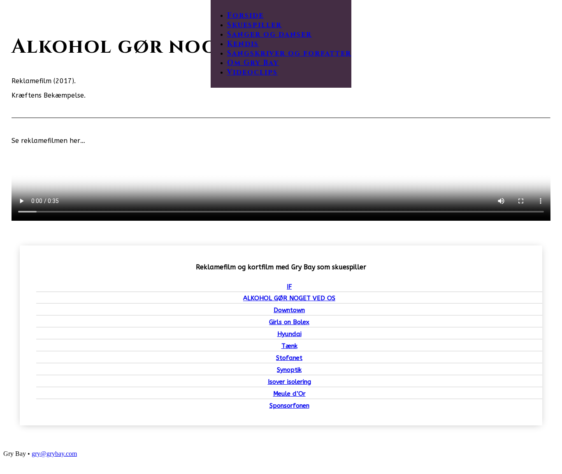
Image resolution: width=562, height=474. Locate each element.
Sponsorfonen (289, 405)
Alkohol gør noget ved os (289, 298)
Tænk (289, 346)
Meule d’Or (289, 393)
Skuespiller (254, 25)
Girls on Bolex (289, 322)
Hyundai (289, 334)
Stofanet (289, 358)
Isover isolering (289, 381)
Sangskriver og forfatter (289, 53)
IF (289, 286)
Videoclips (252, 72)
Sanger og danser (269, 34)
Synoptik (289, 370)
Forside (245, 15)
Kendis (243, 44)
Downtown (289, 310)
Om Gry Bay (253, 63)
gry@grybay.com (54, 453)
